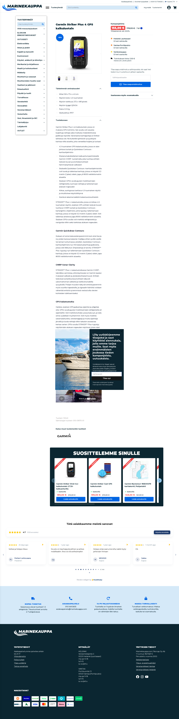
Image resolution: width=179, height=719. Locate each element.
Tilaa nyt (107, 378)
